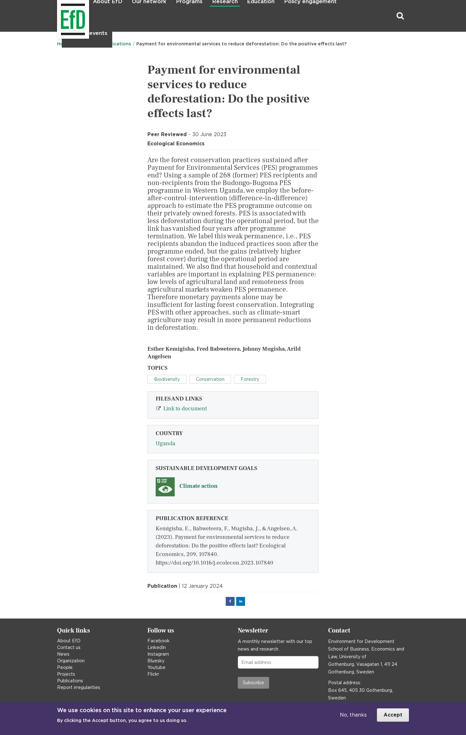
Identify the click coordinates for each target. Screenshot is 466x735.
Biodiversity (167, 379)
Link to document (185, 408)
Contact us (69, 647)
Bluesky (156, 660)
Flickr (153, 674)
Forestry (250, 379)
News (63, 654)
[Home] (58, 16)
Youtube (156, 667)
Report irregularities (78, 687)
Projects (66, 674)
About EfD (69, 640)
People (65, 667)
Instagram (158, 654)
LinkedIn (156, 647)
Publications (70, 680)
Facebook (158, 640)
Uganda (165, 443)
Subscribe (253, 682)
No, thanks (353, 715)
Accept (393, 715)
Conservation (210, 379)
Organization (71, 660)
